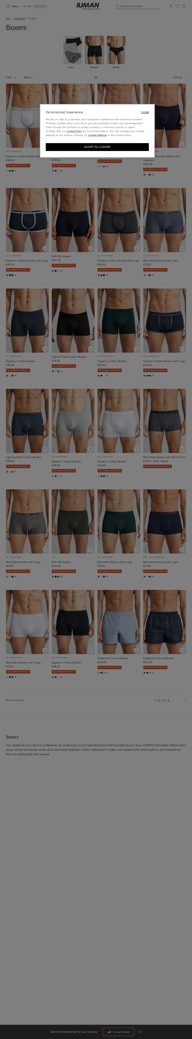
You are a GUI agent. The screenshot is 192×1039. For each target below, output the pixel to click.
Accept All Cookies (97, 147)
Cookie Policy (74, 131)
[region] (97, 131)
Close (145, 112)
